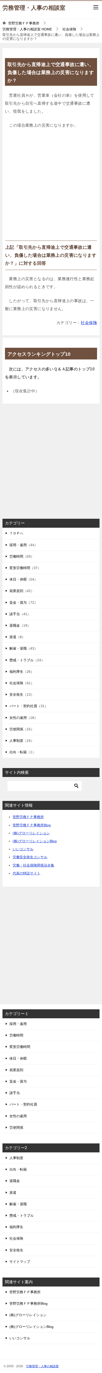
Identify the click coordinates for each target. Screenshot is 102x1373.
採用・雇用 (18, 545)
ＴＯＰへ (16, 533)
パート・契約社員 (23, 706)
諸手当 (14, 614)
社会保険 (89, 323)
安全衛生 (16, 694)
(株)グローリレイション (31, 833)
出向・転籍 (18, 752)
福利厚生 (16, 672)
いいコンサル (23, 849)
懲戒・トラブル (21, 660)
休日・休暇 (18, 579)
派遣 (12, 637)
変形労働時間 (19, 568)
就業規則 (16, 591)
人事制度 (16, 741)
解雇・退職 (18, 648)
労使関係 (16, 729)
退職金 (14, 625)
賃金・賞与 (18, 602)
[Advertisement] (51, 186)
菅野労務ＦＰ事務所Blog (32, 825)
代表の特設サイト (26, 873)
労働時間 (16, 556)
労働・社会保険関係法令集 (33, 865)
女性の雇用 (18, 718)
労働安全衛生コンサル (30, 857)
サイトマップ (19, 1262)
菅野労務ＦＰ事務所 (28, 817)
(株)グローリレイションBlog (35, 841)
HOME (27, 29)
